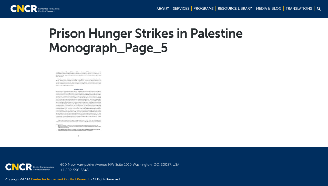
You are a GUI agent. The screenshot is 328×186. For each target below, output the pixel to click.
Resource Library (235, 8)
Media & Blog (269, 8)
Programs (203, 8)
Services (181, 8)
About (163, 9)
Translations (299, 8)
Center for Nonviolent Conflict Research (60, 179)
